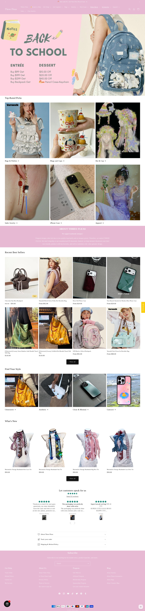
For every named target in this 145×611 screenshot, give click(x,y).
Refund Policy (9, 576)
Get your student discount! (81, 586)
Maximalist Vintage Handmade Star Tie (50, 469)
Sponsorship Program (79, 583)
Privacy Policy (43, 579)
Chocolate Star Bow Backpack (14, 301)
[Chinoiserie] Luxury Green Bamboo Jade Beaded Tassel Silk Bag (21, 352)
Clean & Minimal (79, 410)
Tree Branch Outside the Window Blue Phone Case (122, 301)
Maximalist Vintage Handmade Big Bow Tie (86, 469)
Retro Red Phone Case (79, 301)
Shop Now (118, 84)
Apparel (99, 223)
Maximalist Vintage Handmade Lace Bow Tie (120, 469)
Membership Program (79, 579)
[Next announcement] (139, 2)
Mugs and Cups (56, 161)
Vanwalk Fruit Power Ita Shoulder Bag (118, 351)
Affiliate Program (78, 576)
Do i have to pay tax (45, 586)
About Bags (110, 579)
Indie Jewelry (10, 223)
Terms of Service (44, 583)
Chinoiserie (9, 410)
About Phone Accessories (114, 576)
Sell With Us (77, 573)
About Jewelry (111, 573)
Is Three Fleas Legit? (45, 576)
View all (72, 362)
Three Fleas (75, 610)
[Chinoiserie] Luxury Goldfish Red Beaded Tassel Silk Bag (55, 352)
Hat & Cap (100, 161)
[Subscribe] (88, 563)
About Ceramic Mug (113, 583)
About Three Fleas (44, 573)
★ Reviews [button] (143, 307)
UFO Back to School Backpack (82, 351)
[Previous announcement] (5, 2)
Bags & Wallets (11, 161)
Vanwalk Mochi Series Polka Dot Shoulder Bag (53, 301)
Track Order (9, 573)
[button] (47, 7)
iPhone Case (55, 223)
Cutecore (110, 410)
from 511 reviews (72, 496)
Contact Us (8, 579)
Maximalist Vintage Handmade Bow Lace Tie (18, 469)
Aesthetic (42, 410)
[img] (72, 493)
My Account (8, 583)
